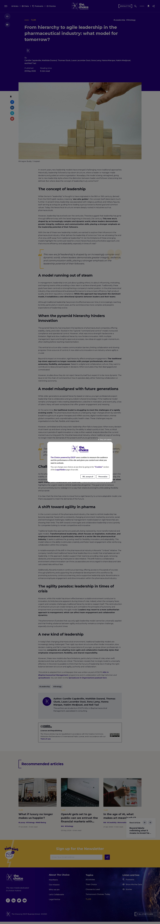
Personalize (103, 476)
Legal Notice (60, 470)
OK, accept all (88, 476)
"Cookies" (98, 467)
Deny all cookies (105, 440)
